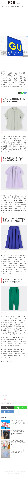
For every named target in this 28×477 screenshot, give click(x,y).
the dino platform (16, 473)
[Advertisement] (14, 22)
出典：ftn (26, 55)
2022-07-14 (5, 64)
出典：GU (3, 132)
